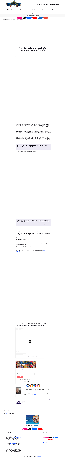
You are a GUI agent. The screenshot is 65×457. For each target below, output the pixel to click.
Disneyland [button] (16, 9)
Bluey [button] (49, 9)
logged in (6, 413)
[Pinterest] (36, 386)
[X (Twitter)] (24, 396)
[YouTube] (27, 396)
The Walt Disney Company (16, 437)
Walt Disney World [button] (10, 9)
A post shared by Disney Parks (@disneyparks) (30, 356)
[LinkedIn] (28, 396)
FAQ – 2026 (38, 12)
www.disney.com (13, 443)
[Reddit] (30, 386)
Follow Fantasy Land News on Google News (33, 15)
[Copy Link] (32, 386)
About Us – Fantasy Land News (30, 12)
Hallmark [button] (28, 9)
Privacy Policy (45, 442)
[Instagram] (37, 386)
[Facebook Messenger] (34, 386)
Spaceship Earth (39, 234)
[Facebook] (27, 386)
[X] (29, 386)
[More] (39, 386)
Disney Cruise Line (45, 9)
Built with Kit (26, 381)
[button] (32, 13)
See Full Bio (34, 394)
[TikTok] (26, 396)
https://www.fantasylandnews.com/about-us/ (51, 434)
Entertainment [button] (54, 9)
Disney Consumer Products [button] (36, 9)
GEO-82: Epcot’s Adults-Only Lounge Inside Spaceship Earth (20, 402)
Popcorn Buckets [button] (22, 9)
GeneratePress (38, 456)
